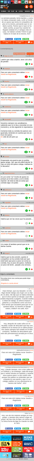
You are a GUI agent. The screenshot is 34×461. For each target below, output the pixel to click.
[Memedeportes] (5, 1)
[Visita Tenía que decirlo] (5, 449)
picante (31, 396)
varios (31, 16)
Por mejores (30, 53)
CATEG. (21, 11)
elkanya (7, 215)
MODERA (27, 11)
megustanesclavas (9, 173)
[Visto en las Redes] (8, 1)
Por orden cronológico (19, 53)
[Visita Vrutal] (28, 449)
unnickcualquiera (9, 94)
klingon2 (7, 253)
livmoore (6, 156)
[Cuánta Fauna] (29, 1)
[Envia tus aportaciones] (32, 11)
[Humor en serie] (26, 1)
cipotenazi (8, 228)
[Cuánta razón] (1, 1)
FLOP (12, 11)
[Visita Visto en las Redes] (28, 444)
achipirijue (7, 68)
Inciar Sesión (26, 352)
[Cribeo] (22, 1)
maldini (7, 240)
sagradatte (8, 202)
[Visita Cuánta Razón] (17, 438)
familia (31, 350)
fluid (5, 144)
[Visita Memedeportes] (28, 438)
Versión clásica (23, 459)
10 (31, 363)
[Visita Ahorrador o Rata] (17, 455)
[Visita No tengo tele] (28, 455)
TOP (9, 11)
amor (32, 413)
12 (31, 432)
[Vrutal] (19, 1)
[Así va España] (12, 1)
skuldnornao (7, 106)
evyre (26, 396)
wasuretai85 (7, 119)
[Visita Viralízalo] (5, 438)
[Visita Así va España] (5, 444)
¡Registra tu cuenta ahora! (9, 283)
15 (31, 42)
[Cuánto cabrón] (15, 1)
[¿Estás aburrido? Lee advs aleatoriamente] (16, 11)
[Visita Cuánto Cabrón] (17, 449)
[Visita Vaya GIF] (5, 455)
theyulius (6, 81)
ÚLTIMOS (3, 11)
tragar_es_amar (8, 56)
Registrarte (12, 74)
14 (31, 344)
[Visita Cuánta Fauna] (17, 444)
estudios (31, 321)
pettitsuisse (8, 190)
